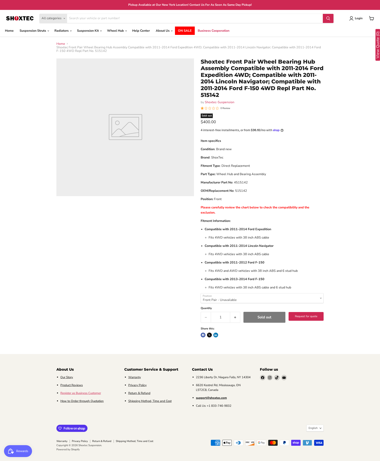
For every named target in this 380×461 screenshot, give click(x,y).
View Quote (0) (377, 44)
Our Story (66, 377)
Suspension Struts (33, 31)
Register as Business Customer (80, 393)
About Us (163, 31)
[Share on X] (209, 335)
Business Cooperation (213, 31)
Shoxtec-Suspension (219, 102)
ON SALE (185, 31)
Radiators (61, 31)
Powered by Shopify (68, 449)
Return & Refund (139, 393)
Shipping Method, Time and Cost (150, 401)
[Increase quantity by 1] (235, 317)
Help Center (141, 31)
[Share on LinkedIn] (215, 335)
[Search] (328, 18)
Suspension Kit (88, 31)
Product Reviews (71, 385)
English (313, 428)
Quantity (206, 308)
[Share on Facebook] (203, 335)
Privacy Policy (137, 385)
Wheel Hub (116, 31)
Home (9, 31)
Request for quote (306, 316)
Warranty (134, 377)
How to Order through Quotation (82, 401)
